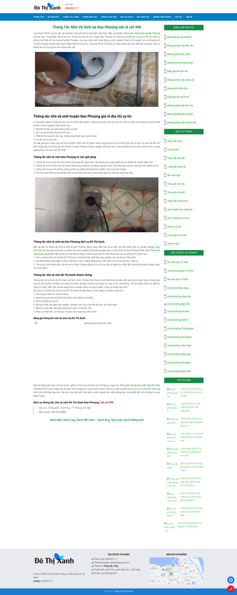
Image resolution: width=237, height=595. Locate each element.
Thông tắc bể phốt (176, 192)
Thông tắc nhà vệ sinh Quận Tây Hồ (137, 385)
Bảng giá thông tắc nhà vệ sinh (181, 122)
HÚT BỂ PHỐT (53, 17)
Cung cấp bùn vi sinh (177, 235)
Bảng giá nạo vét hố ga (178, 97)
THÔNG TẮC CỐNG (71, 17)
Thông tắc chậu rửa (176, 166)
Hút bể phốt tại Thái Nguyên (180, 328)
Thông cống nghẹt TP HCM (180, 271)
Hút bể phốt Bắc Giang (178, 288)
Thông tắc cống (174, 141)
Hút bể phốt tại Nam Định (179, 354)
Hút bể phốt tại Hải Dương (179, 337)
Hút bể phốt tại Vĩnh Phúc (179, 345)
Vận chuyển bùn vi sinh (178, 218)
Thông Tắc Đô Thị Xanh (123, 591)
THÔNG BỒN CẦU (89, 17)
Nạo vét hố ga (173, 175)
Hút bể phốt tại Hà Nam (178, 311)
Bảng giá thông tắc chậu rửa (180, 80)
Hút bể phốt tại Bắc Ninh (178, 304)
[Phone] (230, 588)
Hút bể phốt (173, 149)
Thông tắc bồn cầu (176, 158)
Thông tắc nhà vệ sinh (177, 201)
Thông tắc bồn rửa (176, 184)
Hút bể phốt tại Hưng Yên (179, 296)
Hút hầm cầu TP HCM (177, 262)
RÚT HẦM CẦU (143, 17)
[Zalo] (230, 579)
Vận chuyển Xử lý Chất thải (179, 209)
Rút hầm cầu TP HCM (177, 279)
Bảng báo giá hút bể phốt (179, 37)
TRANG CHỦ (38, 17)
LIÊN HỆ (189, 17)
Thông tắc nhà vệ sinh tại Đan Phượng (142, 33)
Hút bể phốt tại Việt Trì (177, 320)
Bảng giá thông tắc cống (178, 54)
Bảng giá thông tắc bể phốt (180, 114)
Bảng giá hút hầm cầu (177, 71)
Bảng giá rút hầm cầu (177, 88)
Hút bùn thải (173, 243)
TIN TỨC (178, 17)
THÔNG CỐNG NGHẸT (162, 17)
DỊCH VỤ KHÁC (126, 17)
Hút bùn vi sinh (174, 226)
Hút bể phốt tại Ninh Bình (179, 371)
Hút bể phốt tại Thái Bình (179, 362)
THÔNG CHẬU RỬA (109, 17)
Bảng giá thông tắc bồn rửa (180, 105)
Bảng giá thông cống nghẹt (180, 62)
